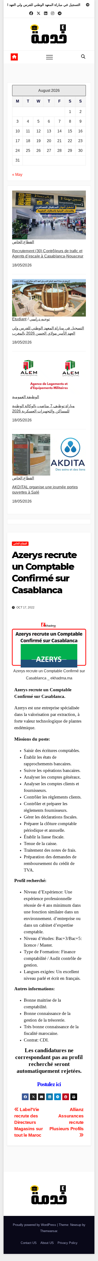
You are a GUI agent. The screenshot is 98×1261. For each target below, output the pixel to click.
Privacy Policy (68, 1243)
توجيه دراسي (39, 319)
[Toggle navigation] (49, 57)
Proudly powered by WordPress (35, 1225)
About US (47, 1243)
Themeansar (48, 1231)
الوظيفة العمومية (25, 397)
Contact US (29, 1243)
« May (17, 175)
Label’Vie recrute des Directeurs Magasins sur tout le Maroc (28, 1122)
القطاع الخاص (23, 242)
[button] (83, 56)
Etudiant (19, 319)
